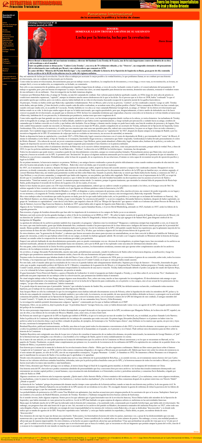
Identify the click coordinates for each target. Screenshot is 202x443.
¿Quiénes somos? (10, 78)
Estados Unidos (9, 49)
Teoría (5, 30)
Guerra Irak (7, 42)
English (6, 59)
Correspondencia (9, 76)
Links (5, 84)
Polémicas (7, 35)
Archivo (6, 69)
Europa (5, 51)
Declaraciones (8, 37)
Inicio (5, 22)
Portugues (7, 63)
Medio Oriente (8, 44)
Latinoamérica (8, 46)
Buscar (5, 71)
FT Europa (49, 440)
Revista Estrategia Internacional (10, 25)
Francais (6, 61)
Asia (4, 48)
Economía (6, 32)
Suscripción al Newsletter (9, 16)
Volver (196, 432)
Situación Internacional (8, 39)
